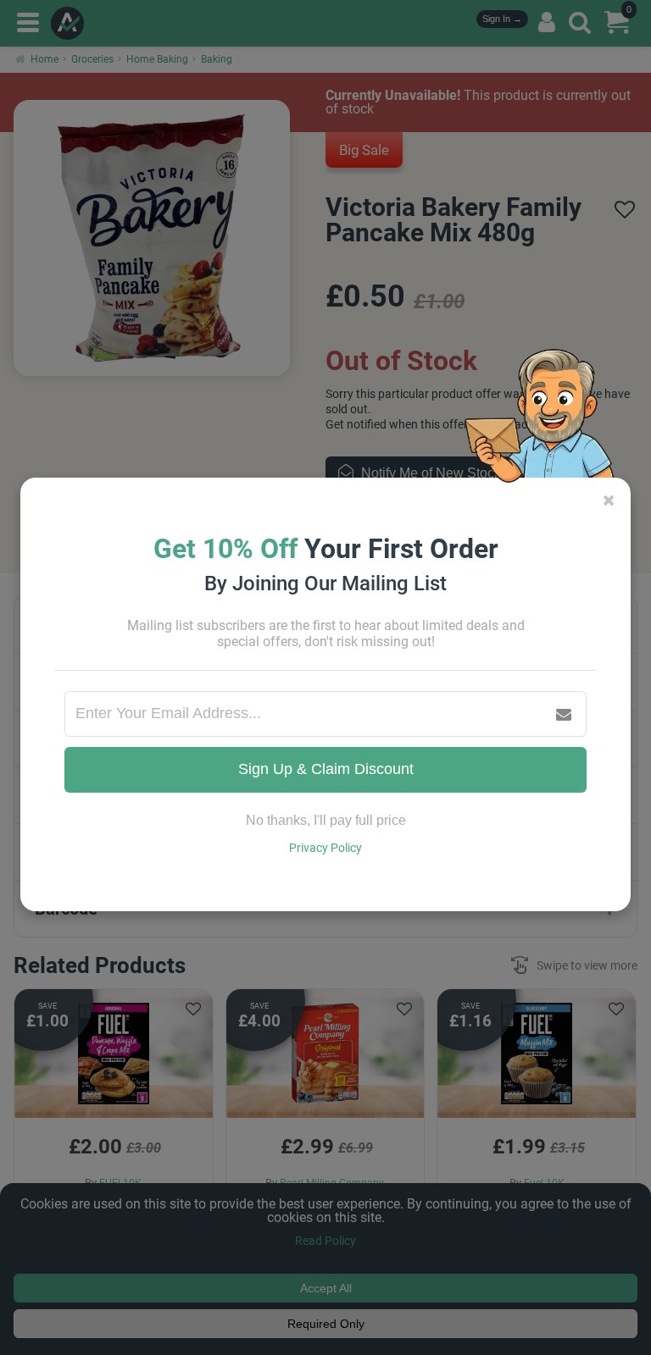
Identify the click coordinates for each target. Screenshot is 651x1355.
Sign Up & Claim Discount (326, 768)
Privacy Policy (325, 848)
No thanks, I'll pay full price (326, 820)
